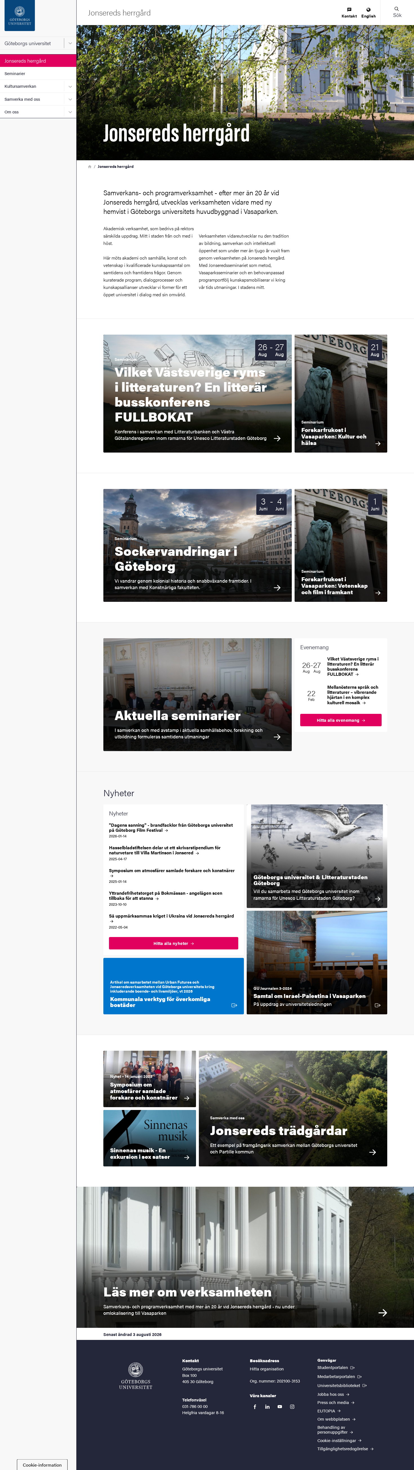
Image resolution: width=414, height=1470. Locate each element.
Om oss (12, 112)
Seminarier (15, 73)
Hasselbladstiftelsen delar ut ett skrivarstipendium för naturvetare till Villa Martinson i (165, 850)
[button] (397, 12)
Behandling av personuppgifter (333, 1429)
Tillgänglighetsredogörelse (343, 1448)
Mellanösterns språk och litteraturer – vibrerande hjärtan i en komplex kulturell (353, 694)
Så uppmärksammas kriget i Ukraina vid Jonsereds (171, 916)
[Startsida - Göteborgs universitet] (38, 18)
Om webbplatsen (334, 1419)
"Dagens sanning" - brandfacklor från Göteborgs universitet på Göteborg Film (171, 827)
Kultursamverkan (20, 86)
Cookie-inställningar (337, 1440)
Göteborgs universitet (28, 43)
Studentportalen (336, 1367)
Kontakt (349, 16)
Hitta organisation (267, 1369)
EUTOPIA (326, 1411)
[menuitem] (349, 13)
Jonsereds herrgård (25, 60)
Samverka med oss (22, 99)
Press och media (333, 1402)
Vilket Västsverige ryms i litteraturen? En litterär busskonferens (353, 666)
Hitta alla (339, 720)
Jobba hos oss (331, 1394)
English (368, 16)
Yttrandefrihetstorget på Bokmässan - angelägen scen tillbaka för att (165, 895)
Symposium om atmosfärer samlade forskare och (172, 871)
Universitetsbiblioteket (342, 1385)
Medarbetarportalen (340, 1376)
